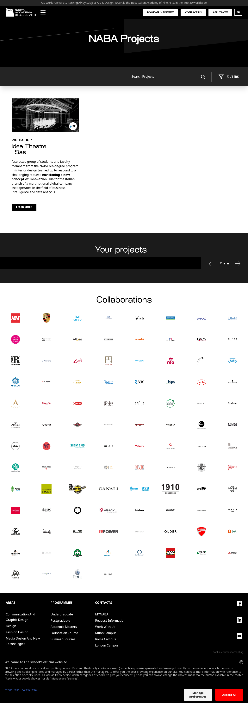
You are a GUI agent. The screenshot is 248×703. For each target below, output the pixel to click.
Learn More (24, 207)
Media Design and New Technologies (23, 641)
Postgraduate (60, 620)
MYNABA (101, 614)
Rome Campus (105, 639)
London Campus (107, 645)
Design (11, 626)
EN (238, 12)
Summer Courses (63, 639)
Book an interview (160, 12)
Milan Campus (105, 633)
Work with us (105, 627)
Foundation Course (64, 633)
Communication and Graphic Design (20, 617)
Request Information (110, 620)
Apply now (220, 12)
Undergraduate (62, 614)
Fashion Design (17, 632)
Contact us (193, 12)
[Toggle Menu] (43, 12)
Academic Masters (64, 627)
